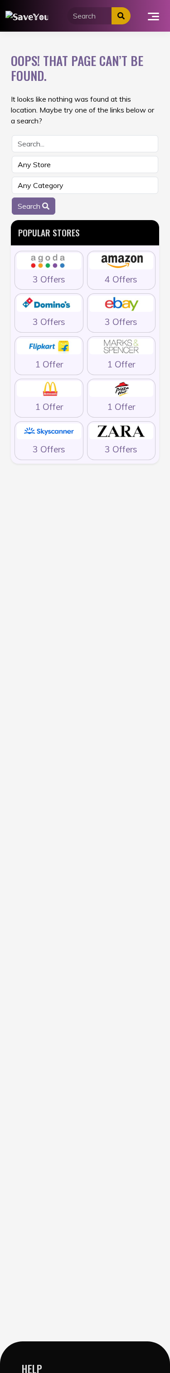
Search (30, 206)
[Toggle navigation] (153, 15)
